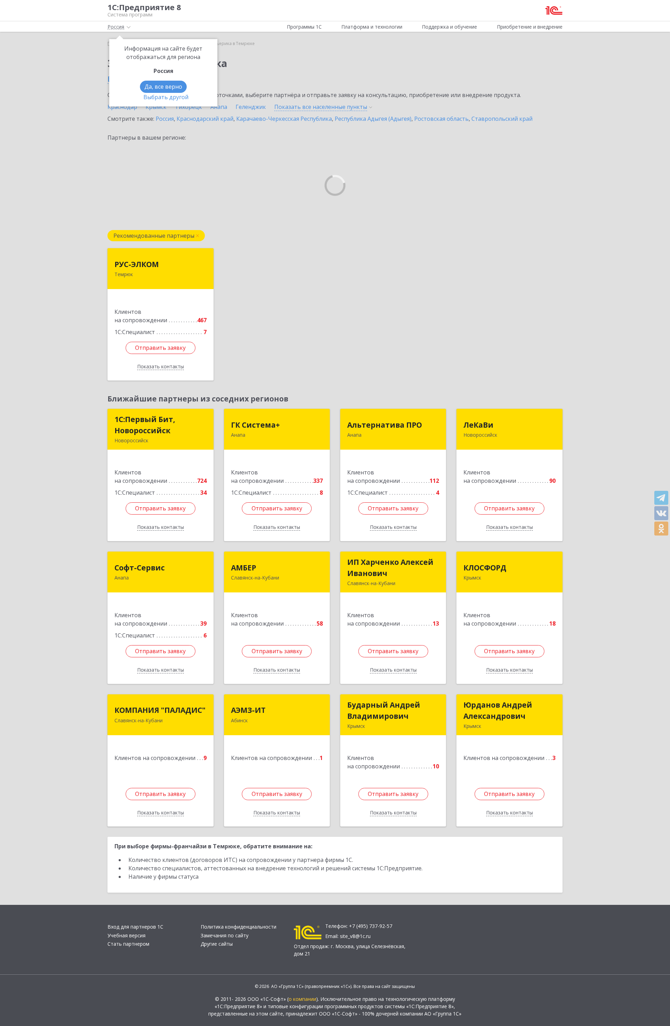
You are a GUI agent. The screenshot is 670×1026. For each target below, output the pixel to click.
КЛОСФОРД (484, 568)
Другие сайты (217, 943)
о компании (302, 999)
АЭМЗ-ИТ (248, 710)
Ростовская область (441, 119)
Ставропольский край (502, 119)
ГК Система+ (255, 425)
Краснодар (122, 107)
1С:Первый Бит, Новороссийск (144, 424)
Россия (165, 119)
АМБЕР (243, 568)
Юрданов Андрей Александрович (497, 710)
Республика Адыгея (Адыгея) (373, 119)
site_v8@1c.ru (355, 936)
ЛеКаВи (478, 425)
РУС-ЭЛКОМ (136, 264)
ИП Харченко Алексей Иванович (390, 567)
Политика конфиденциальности (238, 926)
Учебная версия (126, 935)
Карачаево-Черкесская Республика (284, 119)
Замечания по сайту (224, 935)
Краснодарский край (205, 119)
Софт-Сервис (139, 568)
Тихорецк (188, 107)
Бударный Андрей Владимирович (383, 710)
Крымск (156, 107)
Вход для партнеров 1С (135, 926)
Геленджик (251, 107)
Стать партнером (128, 943)
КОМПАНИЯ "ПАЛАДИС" (160, 710)
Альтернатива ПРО (384, 425)
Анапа (218, 107)
